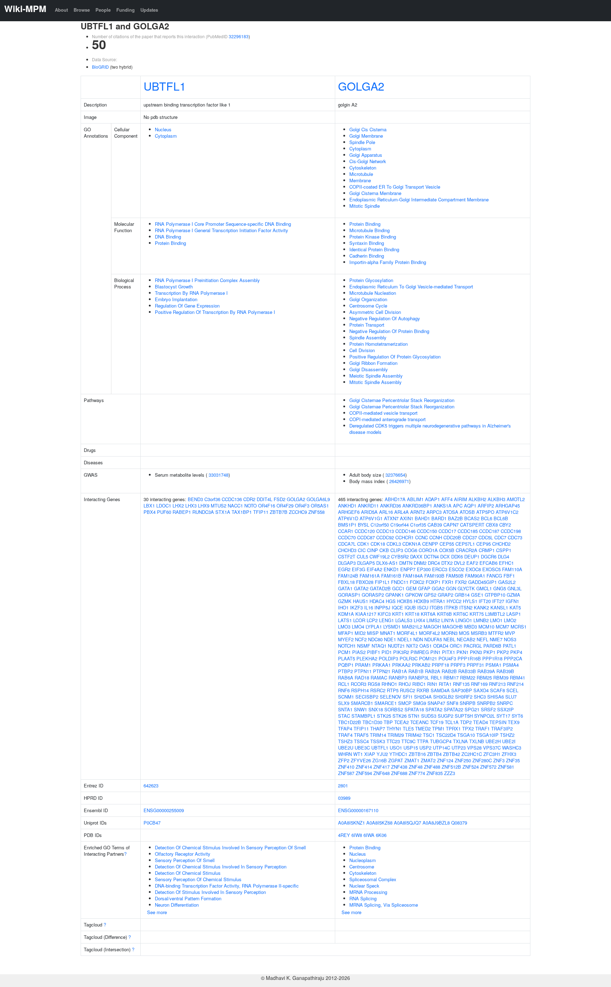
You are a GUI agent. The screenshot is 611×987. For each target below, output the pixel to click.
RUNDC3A (203, 512)
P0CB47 (152, 822)
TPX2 (468, 728)
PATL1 (509, 645)
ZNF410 (346, 766)
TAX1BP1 (242, 512)
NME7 (496, 639)
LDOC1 (163, 505)
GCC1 (398, 588)
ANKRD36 (390, 505)
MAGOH (432, 626)
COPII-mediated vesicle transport (383, 412)
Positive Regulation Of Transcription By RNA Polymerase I (215, 312)
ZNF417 (381, 766)
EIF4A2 (374, 569)
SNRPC (505, 703)
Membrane (360, 180)
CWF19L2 (379, 556)
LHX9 (203, 505)
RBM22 (467, 677)
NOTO (250, 505)
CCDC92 (385, 537)
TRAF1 (482, 728)
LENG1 (386, 620)
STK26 (399, 715)
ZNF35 (513, 760)
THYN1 (393, 728)
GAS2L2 (507, 582)
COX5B (446, 550)
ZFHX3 (509, 754)
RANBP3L (418, 677)
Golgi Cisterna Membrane (375, 193)
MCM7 (502, 626)
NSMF (363, 645)
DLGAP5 (366, 563)
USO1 (396, 747)
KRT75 (477, 613)
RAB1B (416, 671)
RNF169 (479, 684)
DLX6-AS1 (387, 563)
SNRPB (468, 703)
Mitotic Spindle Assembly (375, 382)
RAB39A (486, 671)
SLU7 (511, 696)
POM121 (428, 658)
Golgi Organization (368, 299)
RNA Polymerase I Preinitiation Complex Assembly (207, 280)
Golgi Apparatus (365, 154)
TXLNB (476, 741)
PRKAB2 (421, 664)
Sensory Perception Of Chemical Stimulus (198, 879)
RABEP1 (182, 512)
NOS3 (510, 639)
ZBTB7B (278, 512)
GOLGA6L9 (318, 499)
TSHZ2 (507, 734)
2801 (343, 785)
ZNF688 (399, 773)
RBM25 (484, 677)
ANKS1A (442, 505)
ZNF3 (499, 760)
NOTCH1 (347, 645)
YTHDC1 (398, 754)
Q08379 (459, 822)
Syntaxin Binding (366, 243)
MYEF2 (346, 639)
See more (157, 912)
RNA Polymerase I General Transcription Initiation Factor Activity (221, 230)
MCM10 (486, 626)
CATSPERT (472, 524)
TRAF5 (361, 734)
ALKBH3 (496, 499)
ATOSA (450, 512)
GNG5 (499, 588)
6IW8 (356, 835)
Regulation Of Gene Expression (187, 305)
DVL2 (459, 563)
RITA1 (445, 684)
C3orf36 (212, 499)
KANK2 (481, 607)
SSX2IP (505, 709)
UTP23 (459, 747)
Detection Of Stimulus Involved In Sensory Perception (210, 892)
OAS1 (425, 645)
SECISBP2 (366, 696)
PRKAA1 (381, 664)
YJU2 (382, 754)
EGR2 (344, 569)
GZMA (513, 594)
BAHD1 (422, 518)
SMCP (405, 703)
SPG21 (472, 709)
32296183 (239, 36)
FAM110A (512, 569)
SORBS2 (393, 709)
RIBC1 (419, 684)
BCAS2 (471, 518)
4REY (344, 835)
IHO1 (343, 607)
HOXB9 (421, 601)
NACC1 (235, 505)
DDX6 (457, 556)
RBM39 (500, 677)
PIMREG (420, 652)
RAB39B (505, 671)
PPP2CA (513, 658)
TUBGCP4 (441, 741)
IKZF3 (356, 607)
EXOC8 (473, 569)
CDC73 (515, 537)
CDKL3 (393, 543)
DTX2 (447, 563)
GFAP (424, 588)
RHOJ (404, 684)
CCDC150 (427, 531)
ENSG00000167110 (358, 810)
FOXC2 (417, 582)
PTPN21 (381, 671)
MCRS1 (518, 626)
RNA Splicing (363, 898)
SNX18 (375, 709)
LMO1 (496, 620)
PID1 (387, 652)
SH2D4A (423, 696)
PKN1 (462, 652)
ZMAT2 (428, 760)
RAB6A (345, 677)
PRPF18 (440, 664)
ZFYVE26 (361, 760)
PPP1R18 (492, 658)
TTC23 (393, 741)
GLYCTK (466, 588)
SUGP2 (445, 715)
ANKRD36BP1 (417, 505)
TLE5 (408, 728)
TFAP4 (345, 728)
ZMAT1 (412, 760)
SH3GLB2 (443, 696)
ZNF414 (364, 766)
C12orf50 (380, 524)
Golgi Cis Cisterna (367, 129)
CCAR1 (345, 531)
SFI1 (408, 696)
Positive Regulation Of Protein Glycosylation (395, 356)
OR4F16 (266, 505)
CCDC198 (511, 531)
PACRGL (473, 645)
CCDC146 (405, 531)
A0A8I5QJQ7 (407, 822)
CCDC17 (447, 531)
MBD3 (470, 626)
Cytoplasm (166, 135)
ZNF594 (364, 773)
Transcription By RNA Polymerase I (191, 292)
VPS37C (492, 747)
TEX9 (513, 722)
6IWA (368, 835)
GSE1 (477, 594)
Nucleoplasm (362, 860)
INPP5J (382, 607)
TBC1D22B (349, 722)
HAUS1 (360, 601)
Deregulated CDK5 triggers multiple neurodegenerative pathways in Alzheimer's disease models (430, 428)
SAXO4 (481, 690)
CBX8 (492, 524)
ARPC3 (434, 512)
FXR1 (448, 582)
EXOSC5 (491, 569)
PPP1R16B (469, 658)
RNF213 (497, 684)
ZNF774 (417, 773)
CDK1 (363, 543)
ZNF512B (451, 766)
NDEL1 (404, 639)
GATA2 (361, 588)
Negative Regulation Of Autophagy (384, 318)
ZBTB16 (417, 754)
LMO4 (358, 626)
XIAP (369, 754)
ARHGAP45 (507, 505)
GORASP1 (349, 594)
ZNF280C (482, 760)
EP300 (424, 569)
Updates (149, 9)
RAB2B (449, 671)
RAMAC (379, 677)
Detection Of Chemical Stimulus (188, 873)
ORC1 (456, 645)
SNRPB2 (486, 703)
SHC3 (480, 696)
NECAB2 (466, 639)
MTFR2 (496, 633)
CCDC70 (347, 537)
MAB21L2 (412, 626)
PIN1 (435, 652)
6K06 (381, 835)
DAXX (416, 556)
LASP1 (513, 613)
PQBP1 (346, 664)
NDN (418, 639)
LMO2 (510, 620)
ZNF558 (316, 512)
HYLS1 (470, 601)
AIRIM (460, 499)
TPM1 (438, 728)
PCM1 (344, 652)
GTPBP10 (495, 594)
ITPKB (451, 607)
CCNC (421, 537)
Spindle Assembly (367, 337)
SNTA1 (345, 709)
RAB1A (399, 671)
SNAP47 (436, 703)
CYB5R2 (400, 556)
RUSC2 (407, 690)
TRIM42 (413, 734)
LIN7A (447, 620)
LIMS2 (433, 620)
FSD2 (279, 499)
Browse (82, 9)
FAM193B (434, 575)
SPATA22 (453, 709)
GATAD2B (380, 588)
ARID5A (369, 512)
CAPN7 (451, 524)
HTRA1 (437, 601)
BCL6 (486, 518)
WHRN (345, 754)
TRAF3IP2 (502, 728)
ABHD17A (395, 499)
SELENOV (390, 696)
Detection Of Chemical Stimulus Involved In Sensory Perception (220, 866)
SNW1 (360, 709)
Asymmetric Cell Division (375, 312)
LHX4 (419, 620)
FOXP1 (433, 582)
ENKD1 (391, 569)
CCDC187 (489, 531)
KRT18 (412, 613)
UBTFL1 (165, 86)
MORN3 (449, 633)
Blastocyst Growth (174, 286)
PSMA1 (493, 664)
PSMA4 (511, 664)
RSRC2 (377, 690)
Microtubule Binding (369, 230)
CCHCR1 (404, 537)
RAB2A (432, 671)
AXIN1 (406, 518)
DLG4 (503, 556)
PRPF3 (457, 664)
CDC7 (500, 537)
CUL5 (362, 556)
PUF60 (164, 512)
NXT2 (412, 645)
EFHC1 (506, 563)
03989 (344, 797)
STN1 (414, 715)
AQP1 (470, 505)
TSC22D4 (446, 734)
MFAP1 (345, 633)
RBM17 (451, 677)
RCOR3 (358, 684)
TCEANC (419, 722)
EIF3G (358, 569)
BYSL (363, 524)
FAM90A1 (475, 575)
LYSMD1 (392, 626)
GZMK (344, 601)
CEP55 (447, 543)
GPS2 (430, 594)
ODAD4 (440, 645)
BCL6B (501, 518)
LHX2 (178, 505)
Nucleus (163, 129)
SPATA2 (433, 709)
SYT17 (503, 715)
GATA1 (345, 588)
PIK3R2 (401, 652)
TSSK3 (377, 741)
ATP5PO (485, 512)
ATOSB (467, 512)
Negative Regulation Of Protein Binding (389, 331)
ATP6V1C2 (507, 512)
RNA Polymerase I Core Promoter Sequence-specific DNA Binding (223, 223)
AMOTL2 (516, 499)
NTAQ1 (379, 645)
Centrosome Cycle (368, 305)
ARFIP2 (486, 505)
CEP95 (483, 543)
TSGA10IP (487, 734)
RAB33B (467, 671)
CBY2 (505, 524)
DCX (445, 556)
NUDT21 (396, 645)
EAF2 (472, 563)
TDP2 (466, 722)
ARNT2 (417, 512)
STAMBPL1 (363, 715)
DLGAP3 (347, 563)
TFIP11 (260, 512)
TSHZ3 (345, 741)
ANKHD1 (347, 505)
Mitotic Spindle (364, 205)
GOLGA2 (361, 86)
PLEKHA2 (366, 658)
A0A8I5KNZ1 (351, 822)
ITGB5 (436, 607)
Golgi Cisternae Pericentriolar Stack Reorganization (401, 400)
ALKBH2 (477, 499)
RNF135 (461, 684)
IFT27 (498, 601)
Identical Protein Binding (374, 249)
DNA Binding (168, 236)
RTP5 (392, 690)
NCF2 (361, 639)
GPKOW (414, 594)
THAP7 (377, 728)
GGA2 (438, 588)
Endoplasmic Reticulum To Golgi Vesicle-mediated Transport (411, 286)
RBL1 (436, 677)
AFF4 (447, 499)
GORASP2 (373, 594)
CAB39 (434, 524)
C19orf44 (399, 524)
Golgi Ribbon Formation (373, 363)
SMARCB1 (362, 703)
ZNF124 (445, 760)
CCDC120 (365, 531)
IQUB (410, 607)
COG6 (411, 550)
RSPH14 (360, 690)
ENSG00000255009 (164, 810)
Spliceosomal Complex (372, 879)
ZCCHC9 (298, 512)
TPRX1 (453, 728)
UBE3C (362, 747)
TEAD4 (480, 722)
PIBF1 (373, 652)
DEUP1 (471, 556)
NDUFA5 (433, 639)
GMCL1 (484, 588)
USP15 (410, 747)
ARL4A (401, 512)
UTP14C (441, 747)
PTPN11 (363, 671)
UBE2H (493, 741)
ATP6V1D (348, 518)
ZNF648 (381, 773)
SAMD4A (440, 690)
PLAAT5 (346, 658)
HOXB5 (404, 601)
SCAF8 (497, 690)
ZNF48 (416, 766)
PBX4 (150, 512)
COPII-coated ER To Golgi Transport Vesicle (394, 186)
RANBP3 (398, 677)
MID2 (360, 633)
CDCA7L (347, 543)
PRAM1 (363, 664)
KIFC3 (384, 613)
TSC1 (429, 734)
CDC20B (452, 537)
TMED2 (423, 728)
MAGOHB (452, 626)
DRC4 (434, 563)
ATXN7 (391, 518)
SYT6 (517, 715)
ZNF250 (463, 760)
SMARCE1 (385, 703)
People (103, 9)
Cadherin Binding (366, 255)
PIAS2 (359, 652)
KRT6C (460, 613)
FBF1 (509, 575)
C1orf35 (418, 524)
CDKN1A (411, 543)
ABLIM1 (415, 499)
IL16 (368, 607)
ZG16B (379, 760)
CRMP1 (487, 550)
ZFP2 (343, 760)
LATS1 (345, 620)
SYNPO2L (484, 715)
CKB (384, 550)
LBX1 (149, 505)
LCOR (359, 620)
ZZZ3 (449, 773)
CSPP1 (503, 550)
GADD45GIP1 (482, 582)
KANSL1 (499, 607)
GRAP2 (445, 594)
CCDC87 (366, 537)
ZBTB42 (451, 754)
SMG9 (419, 703)
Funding (125, 9)
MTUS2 (218, 505)
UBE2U (345, 747)
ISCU (422, 607)
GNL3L (514, 588)
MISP (373, 633)
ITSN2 (465, 607)
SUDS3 (428, 715)
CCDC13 (385, 531)
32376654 (395, 474)
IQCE (397, 607)
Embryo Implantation (176, 299)
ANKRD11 (368, 505)
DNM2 (420, 563)
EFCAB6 (488, 563)
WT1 (358, 754)
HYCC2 (454, 601)
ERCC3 (439, 569)
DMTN (405, 563)
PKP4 (516, 652)
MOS (464, 633)
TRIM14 (378, 734)
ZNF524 (470, 766)
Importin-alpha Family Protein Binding (387, 262)
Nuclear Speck (364, 885)
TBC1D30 (372, 722)
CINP (372, 550)
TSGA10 (466, 734)
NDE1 (390, 639)
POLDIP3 (388, 658)
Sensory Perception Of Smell (185, 860)
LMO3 (344, 626)
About (61, 9)
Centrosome (361, 866)
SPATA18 (414, 709)
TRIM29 (396, 734)
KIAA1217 (365, 613)
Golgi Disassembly (368, 369)
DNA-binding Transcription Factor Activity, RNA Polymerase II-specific (227, 885)
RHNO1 (389, 684)
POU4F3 (447, 658)
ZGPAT (395, 760)
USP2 (425, 747)
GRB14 (462, 594)
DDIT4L (264, 499)
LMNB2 (481, 620)
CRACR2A (466, 550)
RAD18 (362, 677)
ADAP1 (432, 499)
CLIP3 (396, 550)
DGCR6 (488, 556)
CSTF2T (346, 556)
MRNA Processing (368, 892)
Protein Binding (170, 243)
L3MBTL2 (495, 613)
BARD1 (439, 518)
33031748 (218, 474)
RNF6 (344, 690)
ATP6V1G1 (371, 518)
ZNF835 (434, 773)
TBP (388, 722)
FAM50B (455, 575)
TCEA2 (401, 722)
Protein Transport (366, 324)
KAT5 (515, 607)
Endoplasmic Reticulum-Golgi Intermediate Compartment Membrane (419, 199)
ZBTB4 (434, 754)
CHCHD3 (347, 550)
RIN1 (432, 684)
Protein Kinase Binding (372, 236)
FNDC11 (399, 582)
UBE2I (509, 741)
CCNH (435, 537)
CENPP (430, 543)
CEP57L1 (465, 543)
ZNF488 (432, 766)
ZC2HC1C (471, 754)
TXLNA (460, 741)
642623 (151, 785)
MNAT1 (387, 633)
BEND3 (195, 499)
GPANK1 (394, 594)
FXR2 (461, 582)
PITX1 (448, 652)
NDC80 (375, 639)
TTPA (423, 741)
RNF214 (515, 684)
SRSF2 (488, 709)
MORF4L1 (407, 633)
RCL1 (343, 684)
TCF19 (436, 722)
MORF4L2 (429, 633)
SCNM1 (346, 696)
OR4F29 (285, 505)
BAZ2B (455, 518)
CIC (362, 550)
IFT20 (485, 601)
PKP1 (489, 652)
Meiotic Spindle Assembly (376, 375)
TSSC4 (361, 741)
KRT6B (444, 613)
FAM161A (370, 575)
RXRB (423, 690)
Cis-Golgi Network (367, 161)
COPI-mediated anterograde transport (387, 419)
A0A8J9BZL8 (436, 822)
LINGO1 (463, 620)
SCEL (512, 690)
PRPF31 (475, 664)
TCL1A (452, 722)
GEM (411, 588)
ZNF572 (488, 766)
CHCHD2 (501, 543)
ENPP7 (407, 569)
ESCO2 (456, 569)
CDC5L (485, 537)
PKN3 (476, 652)
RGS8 (374, 684)
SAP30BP (461, 690)
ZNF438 (399, 766)
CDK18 (378, 543)
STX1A (222, 512)
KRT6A (428, 613)
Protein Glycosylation (371, 280)
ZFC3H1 (491, 754)
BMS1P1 (347, 524)
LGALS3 (403, 620)
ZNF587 (346, 773)
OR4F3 (302, 505)
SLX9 (343, 703)
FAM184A (413, 575)
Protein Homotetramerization (378, 343)
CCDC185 (468, 531)
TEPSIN (497, 722)
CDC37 (469, 537)
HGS (391, 601)
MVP (510, 633)
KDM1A (346, 613)
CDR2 (249, 499)
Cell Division (362, 350)
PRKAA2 (401, 664)
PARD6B (492, 645)
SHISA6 (495, 696)
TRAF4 (345, 734)
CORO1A (428, 550)
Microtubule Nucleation (372, 292)
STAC (344, 715)
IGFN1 (512, 601)
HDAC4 (376, 601)
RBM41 (517, 677)
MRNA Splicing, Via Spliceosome (383, 904)
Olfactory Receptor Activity (182, 853)
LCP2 (372, 620)
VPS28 (474, 747)
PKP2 (503, 652)
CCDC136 (232, 499)
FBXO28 (364, 582)
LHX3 (191, 505)
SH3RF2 (463, 696)
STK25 (384, 715)
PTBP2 (345, 671)
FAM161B (391, 575)
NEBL (449, 639)
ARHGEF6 (349, 512)
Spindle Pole (362, 142)
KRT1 (398, 613)
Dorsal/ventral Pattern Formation (188, 898)
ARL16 (386, 512)
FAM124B (348, 575)
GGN (451, 588)
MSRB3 (479, 633)
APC (457, 505)
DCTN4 (431, 556)
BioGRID (100, 67)
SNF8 (452, 703)
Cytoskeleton (362, 167)
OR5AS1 (320, 505)
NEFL (482, 639)
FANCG (494, 575)
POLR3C (409, 658)
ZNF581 (506, 766)
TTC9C (408, 741)
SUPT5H (464, 715)
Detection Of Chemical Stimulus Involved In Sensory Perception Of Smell (230, 847)
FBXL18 (346, 582)
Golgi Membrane (366, 135)
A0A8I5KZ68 (379, 822)
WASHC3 (511, 747)
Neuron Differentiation (177, 904)
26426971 (399, 481)
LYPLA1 (374, 626)
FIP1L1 (382, 582)
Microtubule (361, 174)
